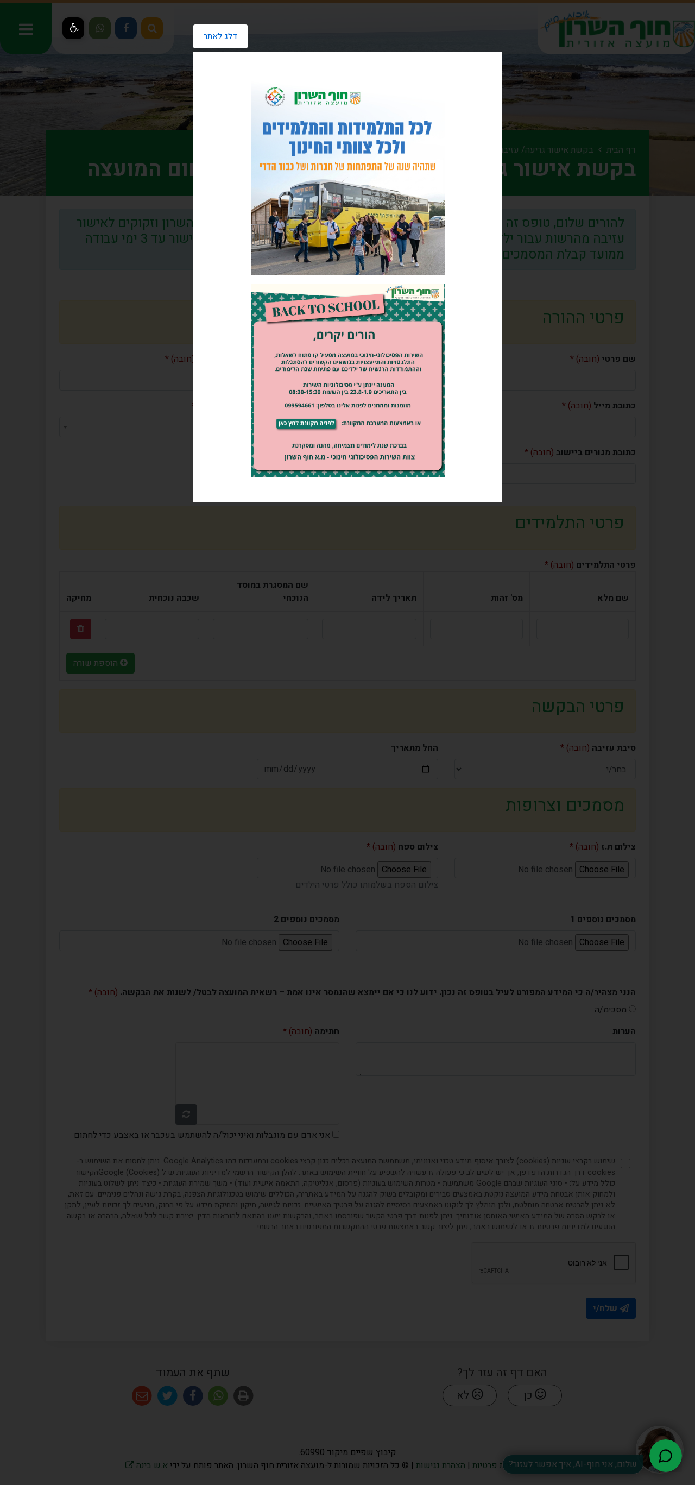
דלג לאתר (215, 33)
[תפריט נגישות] (73, 28)
